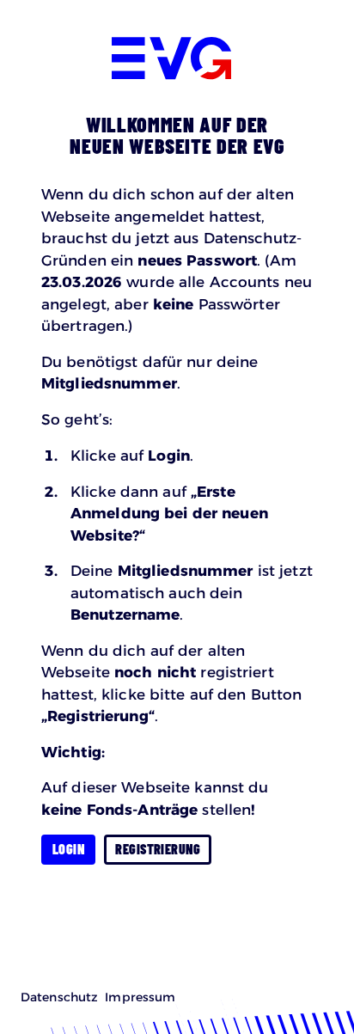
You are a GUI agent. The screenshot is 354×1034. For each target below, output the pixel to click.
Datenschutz (59, 997)
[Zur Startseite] (177, 61)
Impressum (140, 997)
